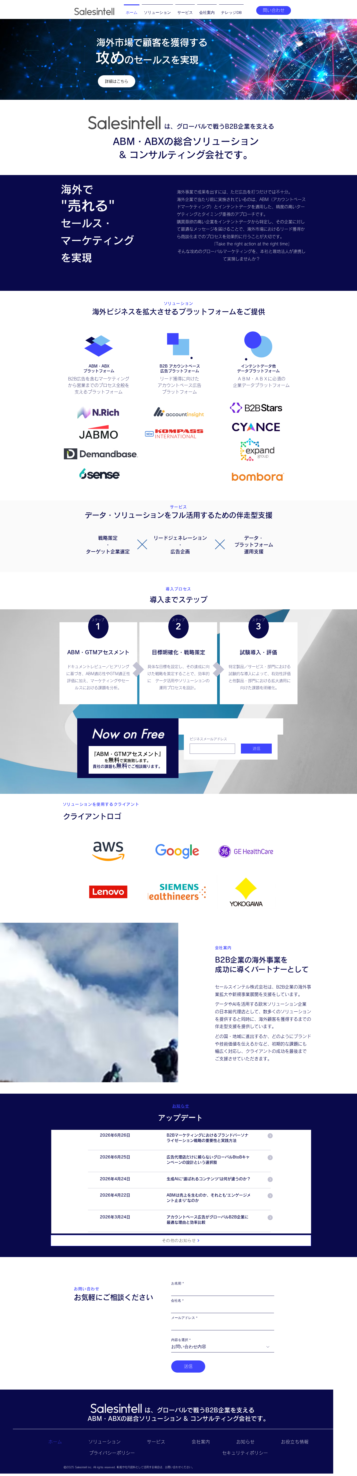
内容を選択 (179, 1340)
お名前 (176, 1283)
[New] (149, 434)
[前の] (31, 50)
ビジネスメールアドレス (208, 739)
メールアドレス (183, 1317)
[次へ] (325, 50)
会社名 (176, 1300)
